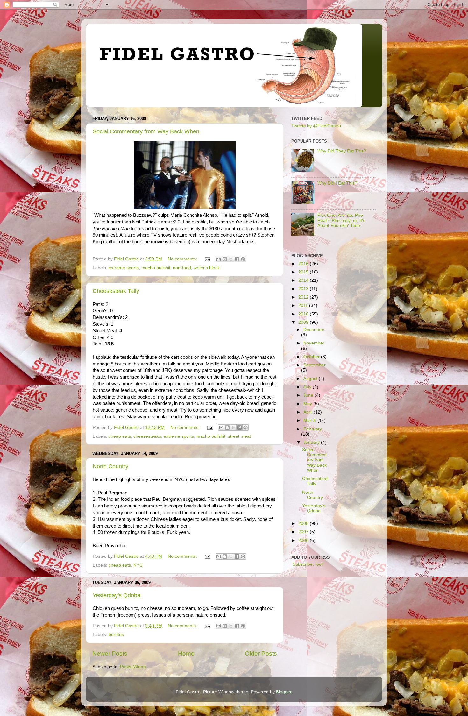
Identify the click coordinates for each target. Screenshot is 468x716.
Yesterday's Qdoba (116, 595)
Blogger (283, 692)
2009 (304, 322)
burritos (116, 634)
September (314, 365)
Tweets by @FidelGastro (316, 126)
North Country (110, 466)
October (312, 356)
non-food (182, 268)
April (308, 412)
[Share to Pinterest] (243, 259)
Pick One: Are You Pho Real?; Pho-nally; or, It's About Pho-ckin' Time (341, 220)
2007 (304, 531)
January (312, 442)
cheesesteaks (147, 436)
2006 (304, 540)
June (309, 395)
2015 (304, 272)
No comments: (183, 259)
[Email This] (219, 259)
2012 (304, 297)
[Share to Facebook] (237, 259)
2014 (304, 280)
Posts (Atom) (133, 666)
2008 (304, 523)
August (311, 378)
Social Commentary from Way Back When (146, 131)
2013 (304, 289)
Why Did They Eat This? (341, 151)
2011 (303, 305)
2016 (304, 263)
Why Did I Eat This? (337, 183)
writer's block (207, 268)
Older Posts (261, 653)
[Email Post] (207, 259)
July (308, 387)
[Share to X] (231, 259)
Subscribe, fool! (307, 564)
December (313, 329)
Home (186, 653)
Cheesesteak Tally (116, 291)
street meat (239, 436)
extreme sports (124, 268)
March (310, 420)
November (313, 343)
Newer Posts (109, 653)
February (312, 429)
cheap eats (120, 436)
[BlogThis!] (225, 259)
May (308, 403)
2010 (304, 314)
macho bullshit (155, 268)
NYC (138, 565)
